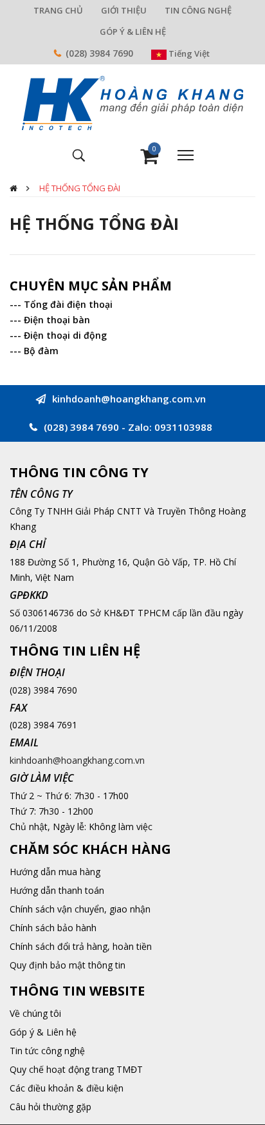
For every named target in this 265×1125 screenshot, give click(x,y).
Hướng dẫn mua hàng (55, 871)
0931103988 (183, 427)
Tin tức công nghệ (47, 1051)
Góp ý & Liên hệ (43, 1032)
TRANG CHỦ (58, 10)
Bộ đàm (41, 351)
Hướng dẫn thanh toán (57, 890)
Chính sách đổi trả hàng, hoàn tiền (81, 946)
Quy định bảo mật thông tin (67, 965)
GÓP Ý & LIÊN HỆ (133, 31)
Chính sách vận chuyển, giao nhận (80, 909)
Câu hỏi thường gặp (50, 1107)
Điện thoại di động (65, 335)
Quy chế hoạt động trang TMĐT (76, 1069)
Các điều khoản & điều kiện (66, 1088)
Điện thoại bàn (57, 320)
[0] (149, 159)
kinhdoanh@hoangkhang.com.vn (77, 760)
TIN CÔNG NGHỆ (198, 10)
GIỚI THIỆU (124, 10)
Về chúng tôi (35, 1013)
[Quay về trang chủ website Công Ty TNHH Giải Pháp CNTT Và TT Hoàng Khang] (132, 102)
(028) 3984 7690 (99, 53)
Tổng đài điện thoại (68, 304)
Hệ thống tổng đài (79, 188)
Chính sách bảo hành (53, 928)
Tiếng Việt (188, 53)
